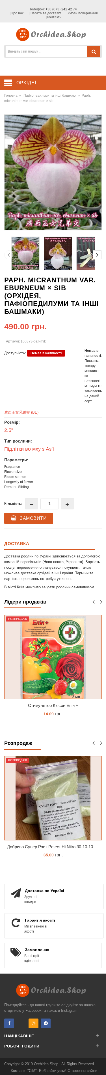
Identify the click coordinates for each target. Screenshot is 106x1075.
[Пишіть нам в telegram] (46, 1023)
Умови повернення (83, 13)
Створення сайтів (82, 1071)
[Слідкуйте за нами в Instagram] (33, 1023)
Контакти (54, 17)
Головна (11, 95)
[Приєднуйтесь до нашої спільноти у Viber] (21, 1023)
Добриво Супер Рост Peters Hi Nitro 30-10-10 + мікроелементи (54, 846)
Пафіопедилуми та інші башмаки (50, 95)
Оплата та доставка (46, 13)
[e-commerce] (53, 34)
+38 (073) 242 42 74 (61, 9)
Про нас (17, 13)
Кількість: (13, 504)
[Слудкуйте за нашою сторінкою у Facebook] (9, 1023)
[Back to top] (100, 1064)
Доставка (16, 543)
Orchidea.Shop (46, 1064)
